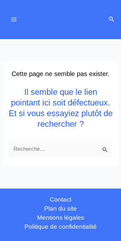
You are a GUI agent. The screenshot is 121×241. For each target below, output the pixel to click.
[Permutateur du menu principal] (13, 19)
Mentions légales (60, 217)
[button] (112, 19)
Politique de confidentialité (61, 226)
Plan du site (60, 208)
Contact (60, 199)
